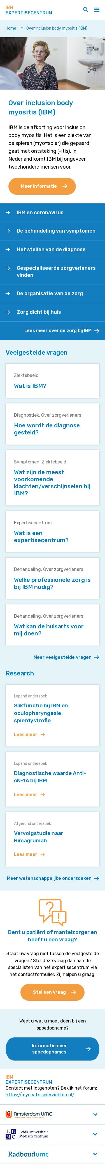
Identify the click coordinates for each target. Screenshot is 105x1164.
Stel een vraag (49, 992)
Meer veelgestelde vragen (63, 657)
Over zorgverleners (61, 415)
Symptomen (26, 462)
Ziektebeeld (26, 375)
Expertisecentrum (33, 522)
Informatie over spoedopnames (49, 1049)
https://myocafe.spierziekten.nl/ (40, 1094)
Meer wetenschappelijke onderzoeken (49, 878)
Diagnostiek (26, 415)
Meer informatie (39, 186)
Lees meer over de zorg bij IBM (58, 330)
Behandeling (27, 569)
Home (11, 28)
